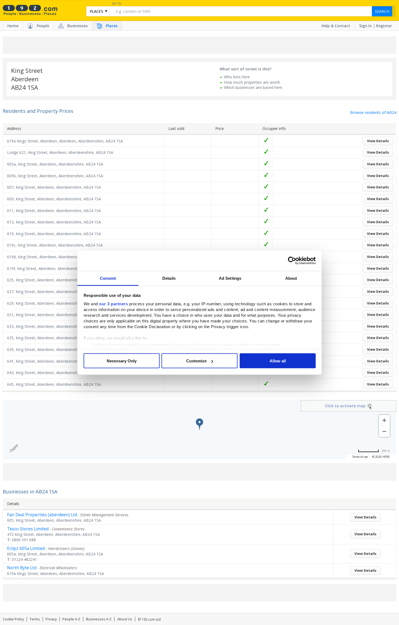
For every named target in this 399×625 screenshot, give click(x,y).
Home (12, 25)
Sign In (365, 25)
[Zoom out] (384, 431)
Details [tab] (169, 278)
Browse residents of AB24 (373, 112)
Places (112, 25)
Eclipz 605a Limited (26, 548)
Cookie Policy (13, 619)
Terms (35, 619)
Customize (196, 361)
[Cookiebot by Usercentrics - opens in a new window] (292, 261)
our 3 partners (113, 303)
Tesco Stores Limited (28, 529)
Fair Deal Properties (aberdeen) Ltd (42, 515)
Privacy (51, 619)
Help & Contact (335, 25)
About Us (124, 619)
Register (384, 25)
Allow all (278, 361)
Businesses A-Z (99, 619)
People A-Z (71, 619)
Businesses (77, 25)
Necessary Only (122, 361)
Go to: (117, 3)
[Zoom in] (384, 420)
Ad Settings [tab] (230, 278)
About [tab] (291, 278)
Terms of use (360, 457)
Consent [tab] (108, 278)
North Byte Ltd (21, 568)
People (43, 25)
